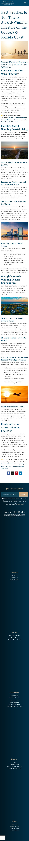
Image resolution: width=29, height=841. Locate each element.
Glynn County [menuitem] (14, 695)
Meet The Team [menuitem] (14, 826)
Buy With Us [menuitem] (14, 575)
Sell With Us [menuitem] (14, 577)
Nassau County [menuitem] (14, 700)
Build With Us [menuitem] (14, 580)
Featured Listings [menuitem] (14, 638)
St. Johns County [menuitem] (14, 704)
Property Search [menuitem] (14, 635)
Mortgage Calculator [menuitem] (14, 768)
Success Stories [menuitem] (14, 828)
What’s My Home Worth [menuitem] (14, 766)
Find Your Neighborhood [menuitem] (14, 706)
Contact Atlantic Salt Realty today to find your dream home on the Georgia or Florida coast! (14, 120)
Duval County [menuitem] (14, 702)
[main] (14, 244)
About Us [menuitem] (14, 824)
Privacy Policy (20, 504)
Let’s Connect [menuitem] (14, 831)
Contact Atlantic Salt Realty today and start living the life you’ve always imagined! (14, 466)
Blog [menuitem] (14, 762)
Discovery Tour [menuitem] (14, 764)
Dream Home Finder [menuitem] (14, 640)
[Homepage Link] (7, 3)
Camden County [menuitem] (14, 698)
